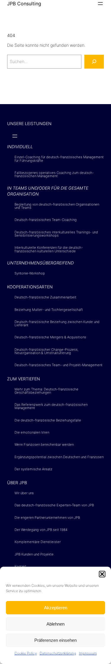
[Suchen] (94, 62)
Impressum (88, 653)
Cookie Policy (26, 653)
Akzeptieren (55, 607)
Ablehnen (55, 623)
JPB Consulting (24, 4)
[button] (102, 574)
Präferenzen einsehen (55, 640)
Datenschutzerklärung (58, 653)
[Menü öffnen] (100, 3)
